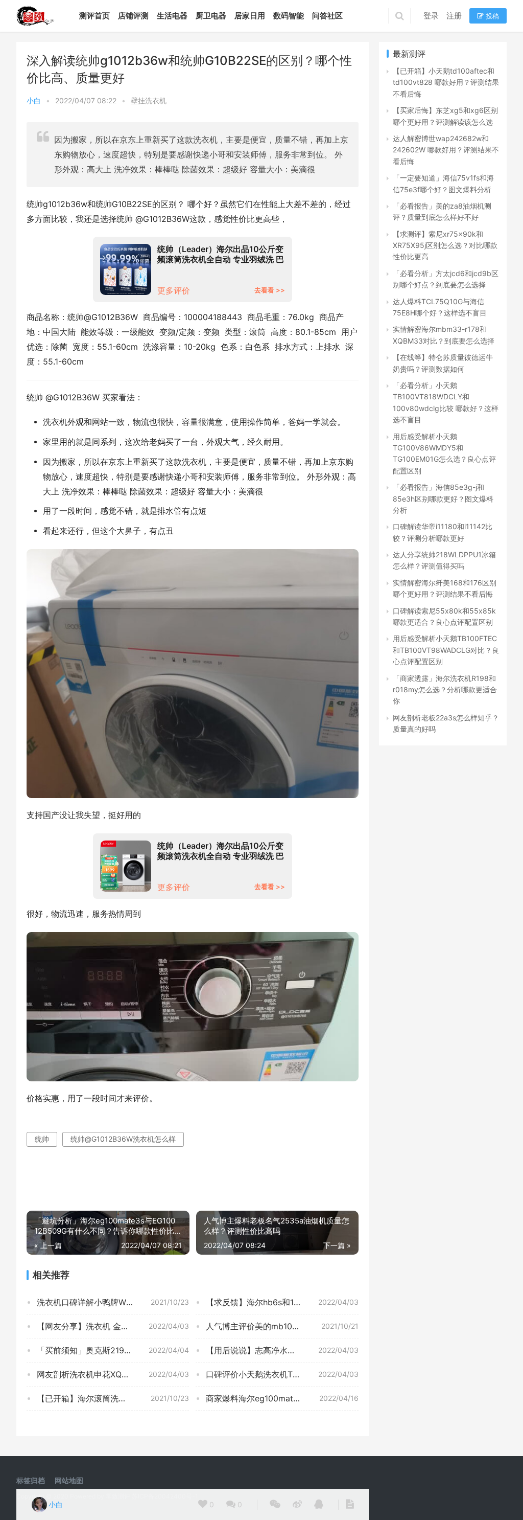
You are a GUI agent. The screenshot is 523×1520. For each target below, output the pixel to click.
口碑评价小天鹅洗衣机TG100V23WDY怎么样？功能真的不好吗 (282, 1374)
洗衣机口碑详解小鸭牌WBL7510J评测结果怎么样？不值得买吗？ (113, 1302)
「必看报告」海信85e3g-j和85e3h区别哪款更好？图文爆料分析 (443, 498)
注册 (454, 15)
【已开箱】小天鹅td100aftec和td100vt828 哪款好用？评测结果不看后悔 (446, 82)
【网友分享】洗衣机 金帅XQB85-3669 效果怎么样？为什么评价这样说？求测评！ (113, 1326)
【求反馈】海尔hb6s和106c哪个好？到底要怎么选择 (282, 1302)
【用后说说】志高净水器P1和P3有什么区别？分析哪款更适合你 (282, 1350)
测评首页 (94, 15)
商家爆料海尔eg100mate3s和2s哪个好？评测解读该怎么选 (282, 1398)
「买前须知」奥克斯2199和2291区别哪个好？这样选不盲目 (113, 1350)
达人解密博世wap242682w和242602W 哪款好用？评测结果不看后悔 (446, 150)
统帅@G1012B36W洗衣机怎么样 (123, 1139)
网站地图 (69, 1480)
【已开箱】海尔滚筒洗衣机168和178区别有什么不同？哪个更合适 (113, 1398)
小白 (34, 100)
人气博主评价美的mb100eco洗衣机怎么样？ (282, 1326)
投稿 (491, 16)
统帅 (42, 1139)
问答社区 (327, 15)
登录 (431, 15)
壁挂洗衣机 (149, 100)
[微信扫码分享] (275, 1504)
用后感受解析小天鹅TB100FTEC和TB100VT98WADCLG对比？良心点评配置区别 (446, 650)
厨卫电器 (211, 15)
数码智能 (288, 15)
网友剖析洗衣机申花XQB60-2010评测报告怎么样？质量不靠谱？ (113, 1374)
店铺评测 (133, 15)
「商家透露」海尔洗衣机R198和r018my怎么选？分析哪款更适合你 (445, 690)
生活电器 (172, 15)
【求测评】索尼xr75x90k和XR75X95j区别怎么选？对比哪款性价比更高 (445, 245)
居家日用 (249, 15)
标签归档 (30, 1480)
